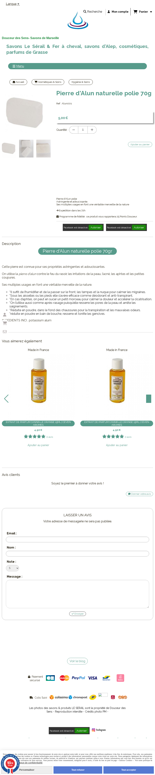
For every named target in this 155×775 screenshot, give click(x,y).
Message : (14, 576)
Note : (11, 561)
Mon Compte (126, 738)
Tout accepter (128, 770)
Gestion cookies (107, 738)
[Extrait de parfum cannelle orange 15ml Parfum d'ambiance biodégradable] (38, 383)
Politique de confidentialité (81, 738)
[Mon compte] (5, 315)
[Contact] (5, 332)
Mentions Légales (18, 738)
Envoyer (79, 613)
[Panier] (5, 323)
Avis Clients (77, 743)
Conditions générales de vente (47, 738)
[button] (6, 399)
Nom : (11, 547)
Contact (140, 738)
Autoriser (96, 227)
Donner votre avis (141, 494)
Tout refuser (77, 770)
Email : (12, 533)
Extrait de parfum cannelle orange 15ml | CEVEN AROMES (38, 423)
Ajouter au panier (38, 445)
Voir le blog (77, 661)
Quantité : (62, 129)
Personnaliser (26, 770)
